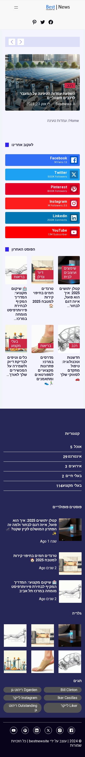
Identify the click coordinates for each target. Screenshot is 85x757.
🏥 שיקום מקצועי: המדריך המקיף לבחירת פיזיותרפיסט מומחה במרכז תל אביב (34, 586)
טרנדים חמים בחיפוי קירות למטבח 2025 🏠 (35, 558)
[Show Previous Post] (20, 42)
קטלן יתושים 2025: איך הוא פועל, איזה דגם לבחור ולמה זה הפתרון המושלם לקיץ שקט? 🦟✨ (31, 527)
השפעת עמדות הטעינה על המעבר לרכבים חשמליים (47, 95)
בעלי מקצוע (16, 343)
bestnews (64, 104)
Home (74, 121)
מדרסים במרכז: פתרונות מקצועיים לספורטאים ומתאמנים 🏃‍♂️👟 (44, 370)
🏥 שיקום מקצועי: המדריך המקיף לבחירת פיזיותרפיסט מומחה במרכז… (17, 303)
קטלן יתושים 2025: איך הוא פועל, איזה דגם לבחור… (69, 297)
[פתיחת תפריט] (16, 7)
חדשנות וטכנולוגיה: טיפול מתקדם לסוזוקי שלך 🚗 (70, 368)
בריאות (19, 277)
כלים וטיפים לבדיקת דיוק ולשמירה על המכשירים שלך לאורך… (17, 366)
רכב (70, 85)
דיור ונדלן (40, 274)
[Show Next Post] (12, 42)
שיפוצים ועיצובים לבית (70, 272)
